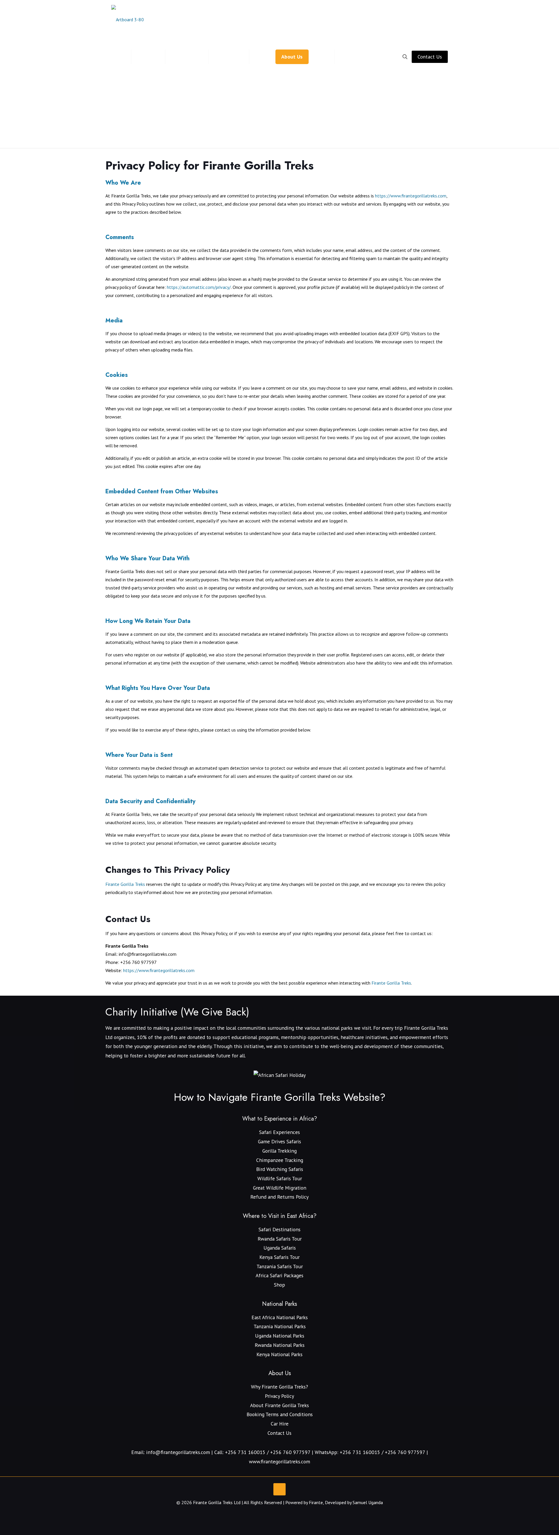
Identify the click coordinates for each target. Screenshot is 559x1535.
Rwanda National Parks (280, 1345)
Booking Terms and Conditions (280, 1414)
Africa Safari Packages (279, 1275)
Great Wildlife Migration (279, 1187)
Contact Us (430, 56)
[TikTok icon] (292, 1513)
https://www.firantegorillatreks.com (410, 196)
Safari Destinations (279, 1229)
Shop (279, 1284)
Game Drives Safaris (279, 1141)
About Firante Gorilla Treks (279, 1405)
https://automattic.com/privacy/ (199, 287)
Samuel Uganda (368, 1502)
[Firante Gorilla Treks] (127, 19)
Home (261, 135)
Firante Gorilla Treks (125, 884)
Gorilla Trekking (279, 1150)
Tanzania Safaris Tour (279, 1266)
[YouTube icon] (273, 1513)
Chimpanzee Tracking (279, 1160)
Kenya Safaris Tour (279, 1257)
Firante (316, 1502)
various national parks (329, 1027)
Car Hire (280, 1423)
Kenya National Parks (279, 1354)
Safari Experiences (279, 1132)
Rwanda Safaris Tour (280, 1238)
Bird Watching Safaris (279, 1169)
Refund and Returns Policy (279, 1196)
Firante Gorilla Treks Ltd (216, 1502)
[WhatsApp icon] (267, 1513)
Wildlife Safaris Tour (279, 1178)
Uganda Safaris (279, 1247)
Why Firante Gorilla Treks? (279, 1386)
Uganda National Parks (279, 1335)
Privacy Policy (291, 135)
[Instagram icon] (279, 1513)
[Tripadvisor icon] (286, 1513)
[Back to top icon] (279, 1489)
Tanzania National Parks (280, 1326)
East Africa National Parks (280, 1317)
